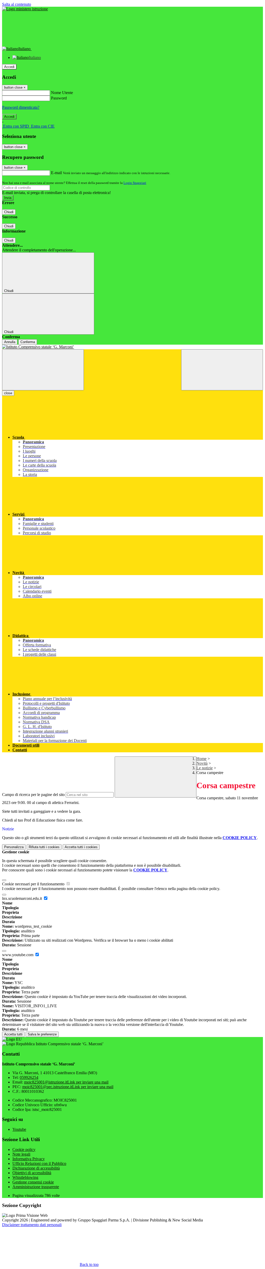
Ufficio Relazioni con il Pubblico (39, 1163)
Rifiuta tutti (44, 847)
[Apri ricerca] (222, 369)
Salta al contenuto (16, 4)
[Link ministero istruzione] (25, 9)
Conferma (27, 342)
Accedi (9, 67)
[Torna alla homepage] (132, 347)
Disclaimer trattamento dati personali (32, 1224)
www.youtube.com (18, 955)
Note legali (21, 1154)
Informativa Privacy (28, 1159)
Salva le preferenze (42, 1034)
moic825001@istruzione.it (66, 1082)
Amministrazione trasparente (35, 1187)
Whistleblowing (25, 1177)
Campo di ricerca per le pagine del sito (33, 794)
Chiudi (8, 212)
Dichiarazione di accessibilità (36, 1168)
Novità (202, 763)
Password (59, 98)
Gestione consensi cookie (33, 1182)
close (8, 393)
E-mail (56, 173)
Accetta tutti (81, 847)
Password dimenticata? (20, 107)
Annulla (9, 342)
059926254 (29, 1077)
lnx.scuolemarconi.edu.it (22, 898)
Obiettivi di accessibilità (31, 1173)
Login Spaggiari (134, 183)
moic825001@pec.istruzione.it (67, 1087)
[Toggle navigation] (43, 369)
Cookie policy (23, 1149)
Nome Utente (62, 92)
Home (201, 758)
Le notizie (204, 768)
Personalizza (14, 847)
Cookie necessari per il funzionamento (33, 884)
